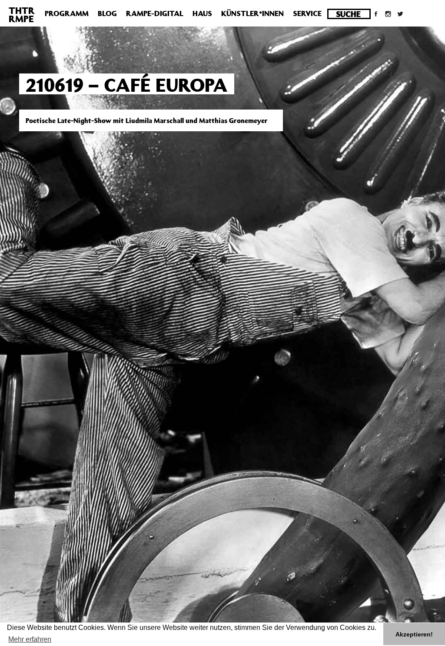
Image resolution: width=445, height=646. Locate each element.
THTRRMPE (22, 14)
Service (307, 13)
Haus (202, 13)
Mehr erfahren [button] (29, 639)
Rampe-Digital (154, 13)
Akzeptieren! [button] (414, 634)
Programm (67, 13)
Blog (107, 13)
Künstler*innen (252, 13)
